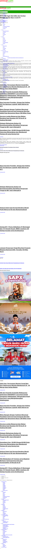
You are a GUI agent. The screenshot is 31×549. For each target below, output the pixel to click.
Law (3, 493)
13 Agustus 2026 (2, 254)
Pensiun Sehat (5, 522)
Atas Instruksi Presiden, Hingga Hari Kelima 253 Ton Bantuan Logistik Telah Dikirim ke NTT (15, 104)
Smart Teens (5, 82)
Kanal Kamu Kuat (5, 79)
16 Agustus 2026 (2, 212)
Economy (4, 492)
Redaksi (3, 476)
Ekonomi (3, 499)
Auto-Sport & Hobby (4, 50)
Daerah (4, 486)
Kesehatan (4, 487)
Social (4, 533)
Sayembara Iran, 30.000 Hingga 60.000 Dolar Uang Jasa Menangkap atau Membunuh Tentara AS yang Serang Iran (15, 132)
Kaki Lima (4, 545)
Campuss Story (5, 541)
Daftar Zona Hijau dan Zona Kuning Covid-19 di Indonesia (10, 268)
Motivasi (4, 58)
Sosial (4, 484)
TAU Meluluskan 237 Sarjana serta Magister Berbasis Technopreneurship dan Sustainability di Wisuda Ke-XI (15, 460)
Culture (4, 24)
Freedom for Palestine (6, 496)
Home (1, 13)
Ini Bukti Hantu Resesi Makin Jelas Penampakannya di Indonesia (12, 262)
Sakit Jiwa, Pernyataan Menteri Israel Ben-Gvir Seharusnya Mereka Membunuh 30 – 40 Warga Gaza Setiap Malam (15, 87)
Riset (4, 47)
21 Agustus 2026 (2, 402)
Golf (3, 517)
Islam (4, 25)
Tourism (4, 498)
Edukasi (4, 488)
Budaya (4, 485)
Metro (4, 505)
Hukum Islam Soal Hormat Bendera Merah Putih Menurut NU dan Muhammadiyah (14, 208)
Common (4, 500)
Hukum (4, 483)
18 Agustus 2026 (2, 193)
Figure (4, 530)
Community (5, 531)
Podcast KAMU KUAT (6, 537)
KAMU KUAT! (3, 535)
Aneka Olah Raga (5, 51)
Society (4, 532)
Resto (4, 89)
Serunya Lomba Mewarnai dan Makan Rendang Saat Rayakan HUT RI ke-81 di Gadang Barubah (13, 118)
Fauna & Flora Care (6, 56)
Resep (4, 546)
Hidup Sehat (5, 511)
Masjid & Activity (5, 528)
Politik (4, 482)
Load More (1, 136)
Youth (2, 538)
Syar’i (2, 523)
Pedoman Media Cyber (5, 477)
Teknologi (4, 48)
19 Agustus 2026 (2, 421)
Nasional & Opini (4, 13)
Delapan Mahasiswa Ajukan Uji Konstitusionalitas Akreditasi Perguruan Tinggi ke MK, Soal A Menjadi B (14, 125)
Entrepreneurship (5, 59)
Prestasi (4, 41)
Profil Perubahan (5, 42)
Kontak (3, 478)
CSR (3, 503)
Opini (4, 489)
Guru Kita (4, 40)
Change (2, 57)
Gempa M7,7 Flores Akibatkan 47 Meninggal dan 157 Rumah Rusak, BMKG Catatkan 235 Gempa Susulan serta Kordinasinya (15, 229)
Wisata (4, 43)
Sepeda (4, 52)
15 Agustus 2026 (2, 233)
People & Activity (4, 529)
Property (4, 502)
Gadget (4, 49)
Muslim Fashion (5, 525)
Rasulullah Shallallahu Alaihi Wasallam (8, 524)
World (2, 491)
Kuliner (3, 543)
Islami (4, 501)
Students (4, 540)
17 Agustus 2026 (2, 448)
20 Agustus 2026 (2, 172)
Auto (3, 55)
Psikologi (4, 527)
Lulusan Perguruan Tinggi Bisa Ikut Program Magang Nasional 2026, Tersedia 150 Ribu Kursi (15, 250)
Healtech (2, 44)
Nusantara (3, 504)
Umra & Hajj (5, 497)
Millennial (4, 542)
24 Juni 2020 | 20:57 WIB (3, 20)
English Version (5, 490)
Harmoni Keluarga (6, 65)
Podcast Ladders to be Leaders (7, 534)
